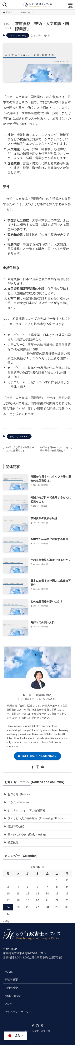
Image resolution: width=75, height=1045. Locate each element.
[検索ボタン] (4, 4)
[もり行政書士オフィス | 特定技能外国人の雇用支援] (37, 4)
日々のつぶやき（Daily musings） (28, 834)
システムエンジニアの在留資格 (26, 810)
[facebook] (32, 767)
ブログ (8, 1003)
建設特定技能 (16, 826)
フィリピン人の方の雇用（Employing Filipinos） (37, 818)
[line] (42, 767)
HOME (8, 971)
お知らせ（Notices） (20, 794)
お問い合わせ (12, 996)
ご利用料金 (11, 987)
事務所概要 (11, 979)
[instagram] (37, 767)
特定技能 (13, 842)
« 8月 (6, 921)
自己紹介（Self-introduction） (37, 756)
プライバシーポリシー (17, 1012)
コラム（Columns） (17, 35)
